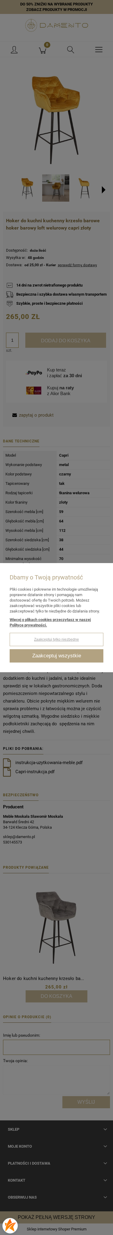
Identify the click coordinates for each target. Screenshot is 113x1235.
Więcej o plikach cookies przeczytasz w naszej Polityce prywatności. (50, 622)
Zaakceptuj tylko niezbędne (56, 639)
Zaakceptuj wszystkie (56, 656)
